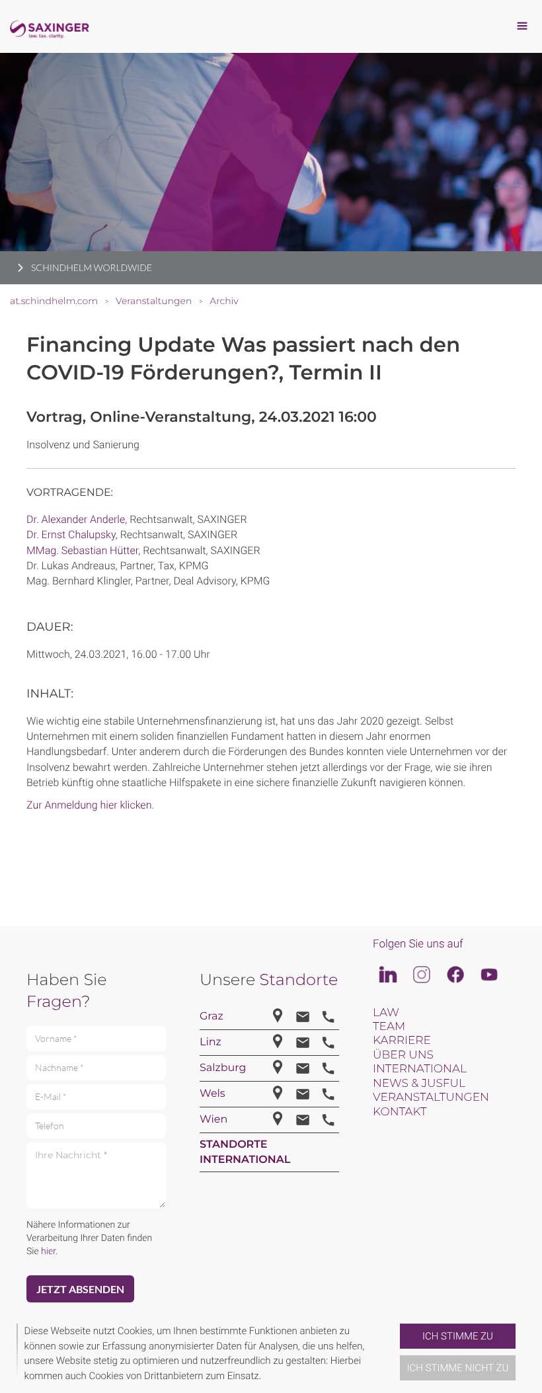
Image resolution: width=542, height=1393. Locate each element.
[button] (395, 1353)
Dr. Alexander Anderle (75, 519)
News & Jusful (419, 1083)
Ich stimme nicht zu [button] (458, 1368)
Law (386, 1012)
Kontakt (399, 1112)
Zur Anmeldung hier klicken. (90, 805)
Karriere (402, 1040)
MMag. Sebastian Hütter (82, 550)
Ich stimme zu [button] (457, 1336)
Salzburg (223, 1068)
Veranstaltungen (431, 1097)
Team (389, 1026)
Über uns (403, 1055)
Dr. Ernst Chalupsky (71, 534)
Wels (212, 1094)
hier (48, 1251)
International (420, 1069)
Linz (210, 1042)
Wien (213, 1119)
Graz (211, 1016)
